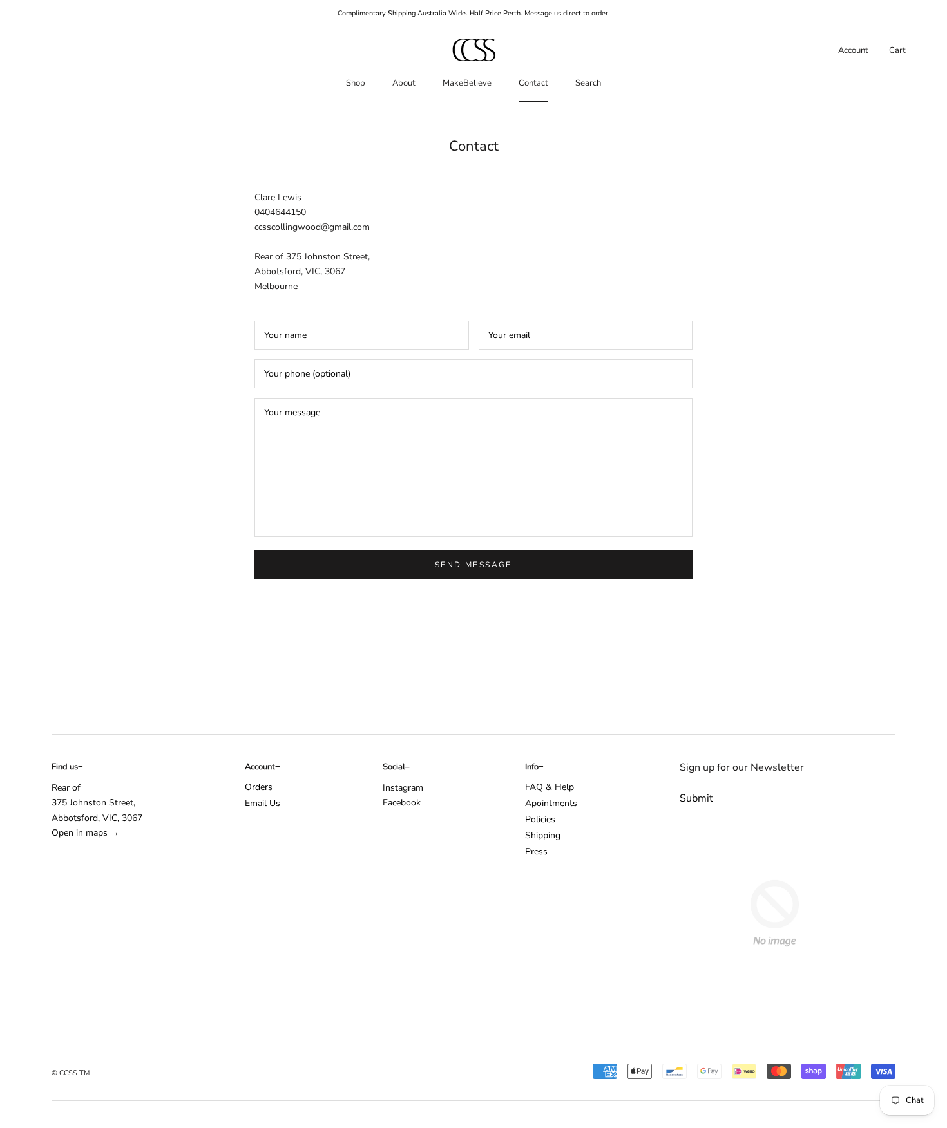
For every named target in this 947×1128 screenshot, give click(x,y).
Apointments (551, 803)
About (404, 83)
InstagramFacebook (403, 795)
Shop (355, 83)
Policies (540, 819)
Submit (696, 798)
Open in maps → (85, 833)
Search (588, 83)
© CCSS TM (71, 1073)
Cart (897, 50)
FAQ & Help (549, 787)
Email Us (262, 803)
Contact (533, 83)
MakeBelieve (467, 83)
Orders (259, 787)
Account (853, 50)
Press (536, 851)
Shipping (542, 835)
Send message (473, 564)
